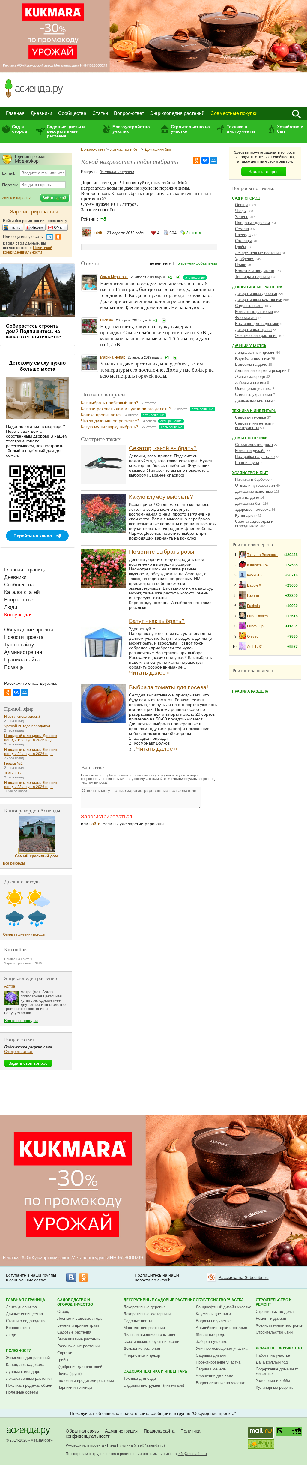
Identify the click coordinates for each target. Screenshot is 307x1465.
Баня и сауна (247, 462)
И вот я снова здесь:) (22, 716)
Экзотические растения (256, 335)
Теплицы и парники (252, 277)
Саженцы (243, 241)
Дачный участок (249, 346)
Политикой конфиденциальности (27, 249)
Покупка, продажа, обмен (29, 1385)
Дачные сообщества (24, 1314)
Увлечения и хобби (273, 1380)
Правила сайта (22, 660)
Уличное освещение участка (221, 1348)
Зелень (241, 217)
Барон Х (254, 585)
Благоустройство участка (131, 129)
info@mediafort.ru (192, 1454)
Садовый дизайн (211, 1355)
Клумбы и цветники (252, 358)
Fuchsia (106, 320)
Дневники (41, 113)
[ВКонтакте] (205, 160)
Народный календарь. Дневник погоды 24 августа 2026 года (30, 752)
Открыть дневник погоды (24, 934)
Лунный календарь (23, 1371)
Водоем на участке (213, 1321)
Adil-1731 (255, 647)
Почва (240, 265)
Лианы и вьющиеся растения (150, 1334)
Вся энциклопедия (21, 1020)
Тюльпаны (13, 773)
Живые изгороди (250, 376)
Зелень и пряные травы (78, 1325)
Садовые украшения (253, 394)
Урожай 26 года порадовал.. (28, 726)
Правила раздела (250, 691)
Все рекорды (14, 863)
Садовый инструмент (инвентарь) (154, 1385)
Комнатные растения (254, 311)
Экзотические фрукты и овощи (151, 1341)
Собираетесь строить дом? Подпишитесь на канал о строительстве (33, 331)
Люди (10, 607)
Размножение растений (78, 1346)
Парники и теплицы (74, 1387)
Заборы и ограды (250, 382)
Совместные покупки (234, 113)
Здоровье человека (252, 509)
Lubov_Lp (255, 626)
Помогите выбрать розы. (162, 552)
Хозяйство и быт (290, 129)
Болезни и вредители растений (85, 1380)
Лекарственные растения (258, 253)
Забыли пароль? (16, 198)
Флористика (246, 317)
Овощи (241, 205)
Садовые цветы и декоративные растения (66, 131)
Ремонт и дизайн (250, 450)
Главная (15, 113)
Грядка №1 (13, 763)
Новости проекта (23, 637)
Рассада (243, 235)
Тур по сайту (19, 645)
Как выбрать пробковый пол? (109, 402)
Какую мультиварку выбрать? (109, 426)
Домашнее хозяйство (279, 1348)
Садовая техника (250, 417)
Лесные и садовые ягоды (80, 1318)
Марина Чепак (112, 357)
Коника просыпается (101, 414)
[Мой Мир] (213, 160)
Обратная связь (82, 1430)
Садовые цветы (249, 305)
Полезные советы (22, 1392)
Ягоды (240, 211)
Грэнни (253, 596)
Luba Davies (257, 616)
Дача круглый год (272, 1362)
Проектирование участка (218, 1362)
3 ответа (193, 233)
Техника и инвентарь (254, 411)
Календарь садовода (25, 1364)
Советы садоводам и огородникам (254, 523)
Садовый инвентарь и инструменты (254, 425)
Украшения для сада (214, 1376)
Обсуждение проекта (28, 630)
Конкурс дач (18, 615)
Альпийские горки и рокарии (260, 370)
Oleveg (253, 636)
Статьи (100, 113)
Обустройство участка (220, 1300)
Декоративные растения (258, 287)
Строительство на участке (190, 129)
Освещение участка (253, 388)
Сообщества (72, 113)
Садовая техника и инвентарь (155, 1371)
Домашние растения (142, 1348)
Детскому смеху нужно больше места (37, 366)
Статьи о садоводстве (26, 1321)
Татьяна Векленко (262, 555)
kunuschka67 (258, 565)
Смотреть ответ (18, 1051)
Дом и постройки (250, 438)
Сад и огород (19, 129)
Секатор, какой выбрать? (163, 448)
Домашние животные (254, 491)
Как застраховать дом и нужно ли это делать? (126, 408)
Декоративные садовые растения (159, 1300)
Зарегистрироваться (106, 817)
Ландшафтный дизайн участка (223, 1307)
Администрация (23, 652)
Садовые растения (74, 1332)
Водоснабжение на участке (220, 1383)
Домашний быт (158, 149)
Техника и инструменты (241, 129)
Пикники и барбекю (252, 479)
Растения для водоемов (257, 323)
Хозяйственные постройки (279, 1325)
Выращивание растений (78, 1339)
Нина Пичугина (120, 1445)
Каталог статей (22, 592)
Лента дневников (21, 1307)
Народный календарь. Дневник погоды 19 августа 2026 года (30, 738)
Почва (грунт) (69, 1373)
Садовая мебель (211, 1369)
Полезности (18, 1351)
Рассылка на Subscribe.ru (244, 1277)
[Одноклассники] (196, 160)
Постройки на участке (255, 456)
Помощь (14, 667)
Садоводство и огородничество (75, 1302)
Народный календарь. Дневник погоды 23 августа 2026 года (30, 785)
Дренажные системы (254, 400)
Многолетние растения (144, 1327)
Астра (9, 986)
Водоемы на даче (251, 364)
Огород (63, 1311)
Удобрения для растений (79, 1366)
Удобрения (244, 259)
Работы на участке (273, 1355)
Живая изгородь (210, 1334)
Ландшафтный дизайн (255, 352)
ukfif (98, 232)
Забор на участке (211, 1341)
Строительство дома (254, 444)
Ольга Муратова (114, 277)
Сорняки (64, 1353)
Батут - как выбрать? (157, 621)
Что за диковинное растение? (110, 420)
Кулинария (245, 515)
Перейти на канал (32, 535)
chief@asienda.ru (149, 1445)
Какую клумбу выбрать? (161, 497)
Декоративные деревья (256, 293)
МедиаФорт (41, 1440)
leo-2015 (254, 575)
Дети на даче (247, 497)
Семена (242, 229)
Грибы (240, 247)
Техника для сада (140, 1378)
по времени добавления (196, 263)
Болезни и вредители (254, 271)
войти (94, 823)
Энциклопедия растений (177, 113)
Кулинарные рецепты (275, 1387)
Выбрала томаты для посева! (168, 687)
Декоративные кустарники (258, 299)
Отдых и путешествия (255, 485)
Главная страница (25, 570)
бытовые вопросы (117, 172)
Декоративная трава (253, 329)
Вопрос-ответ (129, 113)
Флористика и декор (142, 1355)
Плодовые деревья (252, 223)
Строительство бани (274, 1332)
